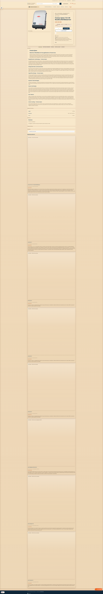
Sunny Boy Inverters (34, 302)
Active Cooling (58, 38)
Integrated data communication (59, 39)
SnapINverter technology (58, 40)
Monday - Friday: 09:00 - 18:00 (62, 0)
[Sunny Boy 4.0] (51, 331)
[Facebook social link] (27, 0)
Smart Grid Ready (69, 39)
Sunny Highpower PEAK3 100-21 (32, 467)
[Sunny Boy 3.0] (51, 276)
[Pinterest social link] (31, 0)
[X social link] (28, 0)
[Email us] (1, 8)
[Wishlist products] (69, 4)
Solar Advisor (98, 589)
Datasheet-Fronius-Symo (32, 131)
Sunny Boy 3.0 (30, 300)
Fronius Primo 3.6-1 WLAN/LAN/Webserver (34, 184)
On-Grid (66, 39)
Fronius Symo (67, 38)
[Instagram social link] (29, 0)
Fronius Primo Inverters (35, 186)
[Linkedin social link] (60, 42)
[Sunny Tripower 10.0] (51, 499)
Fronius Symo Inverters (66, 13)
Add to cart (66, 28)
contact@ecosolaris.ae (55, 0)
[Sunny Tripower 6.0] (51, 555)
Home (56, 13)
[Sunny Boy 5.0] (51, 387)
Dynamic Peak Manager (63, 38)
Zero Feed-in (67, 40)
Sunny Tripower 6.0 (30, 580)
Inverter (64, 39)
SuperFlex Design (63, 40)
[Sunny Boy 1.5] (51, 217)
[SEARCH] (60, 4)
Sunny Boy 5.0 (30, 411)
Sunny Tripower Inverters (35, 525)
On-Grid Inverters (59, 13)
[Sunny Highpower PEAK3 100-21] (51, 442)
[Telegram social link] (61, 42)
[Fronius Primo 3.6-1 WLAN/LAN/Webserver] (51, 160)
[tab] (40, 47)
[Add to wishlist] (55, 33)
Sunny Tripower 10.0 (31, 523)
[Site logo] (31, 3)
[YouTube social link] (30, 0)
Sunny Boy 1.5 (30, 242)
